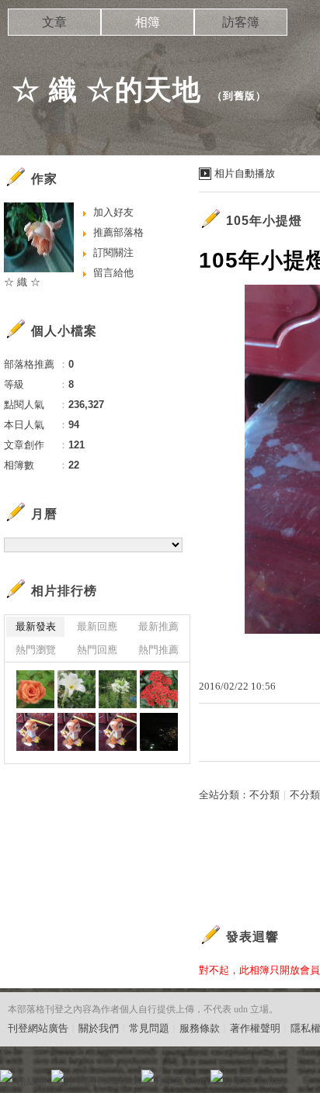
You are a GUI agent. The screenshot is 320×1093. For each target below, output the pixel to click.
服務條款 (199, 1028)
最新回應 (97, 626)
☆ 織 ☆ (22, 282)
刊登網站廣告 (38, 1028)
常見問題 (149, 1028)
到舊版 (239, 96)
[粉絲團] (6, 1076)
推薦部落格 (118, 232)
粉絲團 (31, 1081)
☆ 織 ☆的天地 (106, 89)
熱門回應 (97, 649)
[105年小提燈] (35, 732)
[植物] (35, 689)
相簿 (147, 22)
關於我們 (98, 1028)
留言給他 (113, 272)
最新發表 (36, 626)
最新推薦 (158, 626)
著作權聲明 (255, 1028)
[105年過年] (159, 732)
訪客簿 (240, 22)
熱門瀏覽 (36, 649)
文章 (54, 22)
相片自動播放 (244, 173)
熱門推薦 (158, 649)
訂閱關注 (113, 252)
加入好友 (113, 212)
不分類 (264, 795)
